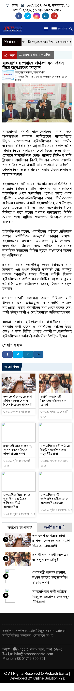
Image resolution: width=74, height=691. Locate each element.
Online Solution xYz (49, 678)
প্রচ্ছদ (11, 55)
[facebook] (19, 16)
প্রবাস (34, 55)
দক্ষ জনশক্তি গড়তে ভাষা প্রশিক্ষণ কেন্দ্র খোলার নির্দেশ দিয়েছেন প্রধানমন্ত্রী (17, 401)
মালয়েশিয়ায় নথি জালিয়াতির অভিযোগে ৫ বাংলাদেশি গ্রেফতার (54, 499)
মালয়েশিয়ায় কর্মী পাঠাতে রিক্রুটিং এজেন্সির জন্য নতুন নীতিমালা (55, 450)
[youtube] (55, 16)
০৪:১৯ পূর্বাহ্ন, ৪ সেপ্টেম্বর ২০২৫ (57, 510)
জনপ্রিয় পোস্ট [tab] (54, 527)
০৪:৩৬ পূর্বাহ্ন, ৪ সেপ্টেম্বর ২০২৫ (20, 514)
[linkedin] (46, 16)
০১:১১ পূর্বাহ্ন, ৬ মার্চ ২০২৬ (18, 411)
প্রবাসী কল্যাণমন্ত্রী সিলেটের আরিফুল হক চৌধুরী (53, 401)
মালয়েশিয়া (44, 55)
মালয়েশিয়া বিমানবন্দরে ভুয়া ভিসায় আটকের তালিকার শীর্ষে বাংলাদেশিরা (16, 501)
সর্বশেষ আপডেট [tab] (20, 527)
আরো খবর (11, 366)
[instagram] (37, 16)
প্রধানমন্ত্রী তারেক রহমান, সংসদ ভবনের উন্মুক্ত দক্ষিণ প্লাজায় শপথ (17, 450)
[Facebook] (7, 354)
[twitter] (28, 16)
